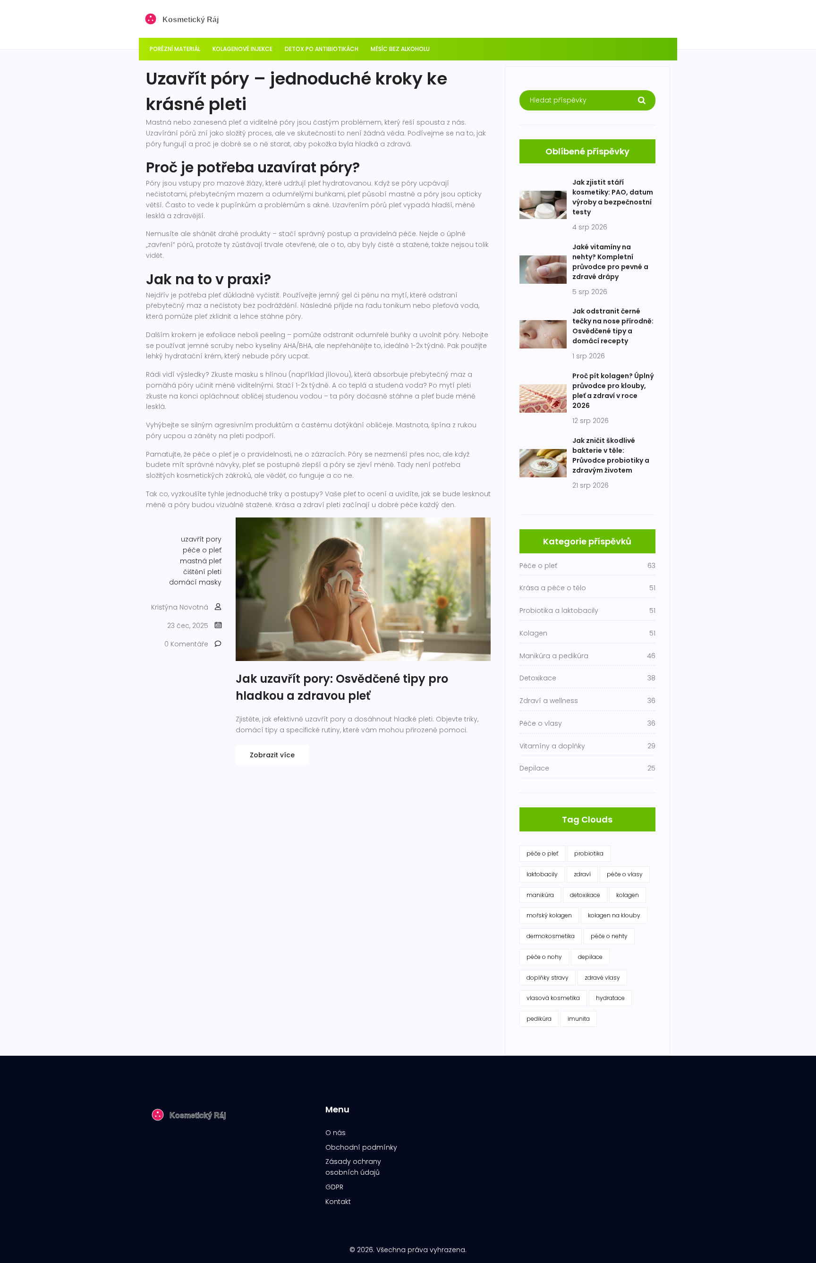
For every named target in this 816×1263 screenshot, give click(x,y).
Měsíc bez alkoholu (400, 49)
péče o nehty (609, 936)
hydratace (610, 998)
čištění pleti (202, 571)
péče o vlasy (625, 874)
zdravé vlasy (602, 978)
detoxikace (585, 895)
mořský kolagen (549, 915)
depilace (590, 957)
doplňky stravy (548, 978)
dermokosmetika (551, 936)
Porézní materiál (175, 49)
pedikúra (539, 1019)
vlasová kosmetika (553, 998)
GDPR (334, 1187)
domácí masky (195, 582)
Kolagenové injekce (242, 49)
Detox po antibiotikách (321, 49)
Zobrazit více (272, 755)
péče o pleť (202, 550)
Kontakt (338, 1201)
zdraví (582, 874)
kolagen (627, 895)
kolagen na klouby (614, 915)
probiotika (589, 853)
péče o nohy (544, 957)
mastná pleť (200, 561)
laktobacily (542, 874)
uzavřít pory (201, 539)
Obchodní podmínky (361, 1147)
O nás (335, 1132)
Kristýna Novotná (179, 607)
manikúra (540, 895)
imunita (579, 1019)
